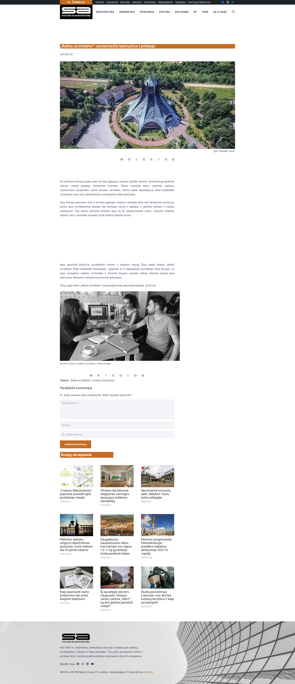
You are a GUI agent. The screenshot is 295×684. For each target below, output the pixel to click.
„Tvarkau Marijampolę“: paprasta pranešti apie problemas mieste (76, 494)
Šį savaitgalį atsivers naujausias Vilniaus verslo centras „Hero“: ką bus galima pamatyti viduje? (116, 599)
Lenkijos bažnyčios (103, 380)
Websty (148, 672)
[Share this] (129, 159)
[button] (233, 11)
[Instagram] (83, 664)
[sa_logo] (76, 12)
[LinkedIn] (87, 664)
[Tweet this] (136, 159)
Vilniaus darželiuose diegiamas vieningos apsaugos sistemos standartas (114, 496)
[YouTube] (92, 664)
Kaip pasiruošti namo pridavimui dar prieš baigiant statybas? (74, 595)
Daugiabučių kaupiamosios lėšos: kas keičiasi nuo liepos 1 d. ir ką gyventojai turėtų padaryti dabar (116, 546)
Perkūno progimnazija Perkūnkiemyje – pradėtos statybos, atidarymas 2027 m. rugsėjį (156, 546)
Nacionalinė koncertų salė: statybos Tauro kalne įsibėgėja (156, 494)
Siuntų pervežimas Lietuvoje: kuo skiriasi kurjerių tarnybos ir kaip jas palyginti (157, 597)
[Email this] (121, 159)
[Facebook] (78, 664)
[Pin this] (151, 159)
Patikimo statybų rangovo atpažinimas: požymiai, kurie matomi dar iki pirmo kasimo (76, 545)
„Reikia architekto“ (80, 380)
